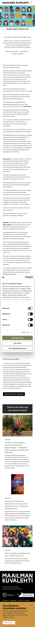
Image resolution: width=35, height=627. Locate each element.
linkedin (27, 600)
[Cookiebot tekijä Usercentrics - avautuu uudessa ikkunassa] (25, 277)
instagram (13, 600)
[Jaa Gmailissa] (14, 61)
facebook (6, 600)
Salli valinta (17, 343)
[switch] (30, 313)
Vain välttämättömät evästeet (17, 348)
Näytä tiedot (25, 332)
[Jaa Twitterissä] (9, 61)
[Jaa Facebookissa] (20, 61)
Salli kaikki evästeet (17, 338)
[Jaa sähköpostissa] (26, 61)
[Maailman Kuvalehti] (17, 582)
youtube (20, 600)
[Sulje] (31, 605)
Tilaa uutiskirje (8, 622)
